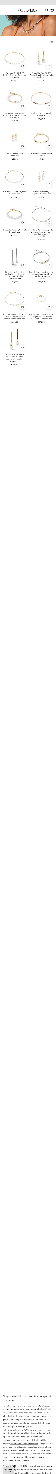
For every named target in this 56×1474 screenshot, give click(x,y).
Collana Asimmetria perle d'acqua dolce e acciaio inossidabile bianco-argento (41, 233)
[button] (46, 10)
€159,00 (41, 119)
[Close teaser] (14, 1466)
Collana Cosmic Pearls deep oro (41, 114)
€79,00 (41, 197)
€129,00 (41, 281)
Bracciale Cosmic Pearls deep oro (41, 154)
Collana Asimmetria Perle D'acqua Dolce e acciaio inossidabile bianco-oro (14, 316)
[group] (28, 2)
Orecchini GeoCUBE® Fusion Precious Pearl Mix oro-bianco (41, 75)
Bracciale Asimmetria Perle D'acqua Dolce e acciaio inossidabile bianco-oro (41, 316)
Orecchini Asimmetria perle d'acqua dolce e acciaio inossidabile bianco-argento (14, 275)
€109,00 (14, 235)
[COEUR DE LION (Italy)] (28, 10)
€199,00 (14, 197)
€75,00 (41, 80)
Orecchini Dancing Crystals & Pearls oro (41, 193)
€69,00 (15, 159)
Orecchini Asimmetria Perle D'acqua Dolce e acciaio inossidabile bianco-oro (14, 357)
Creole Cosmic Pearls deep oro (14, 154)
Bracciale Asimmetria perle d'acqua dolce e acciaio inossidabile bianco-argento (41, 275)
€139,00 (41, 322)
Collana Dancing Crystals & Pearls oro (14, 193)
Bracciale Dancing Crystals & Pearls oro (15, 231)
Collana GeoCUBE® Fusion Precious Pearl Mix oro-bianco (14, 75)
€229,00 (14, 322)
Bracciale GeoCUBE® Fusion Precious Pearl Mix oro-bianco (14, 115)
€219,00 (41, 239)
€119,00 (14, 281)
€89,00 (41, 159)
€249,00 (14, 80)
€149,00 (14, 121)
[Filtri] (52, 42)
